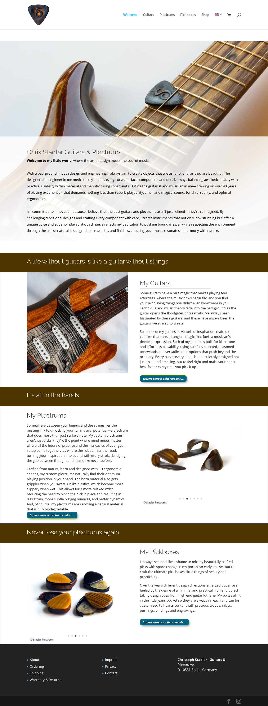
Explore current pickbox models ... (164, 622)
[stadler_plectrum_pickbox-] (77, 643)
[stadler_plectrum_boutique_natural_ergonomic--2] (190, 506)
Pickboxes (188, 15)
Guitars (148, 15)
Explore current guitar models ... (163, 378)
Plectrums (167, 15)
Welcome (130, 15)
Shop (205, 15)
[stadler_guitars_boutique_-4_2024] (77, 372)
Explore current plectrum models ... (52, 515)
